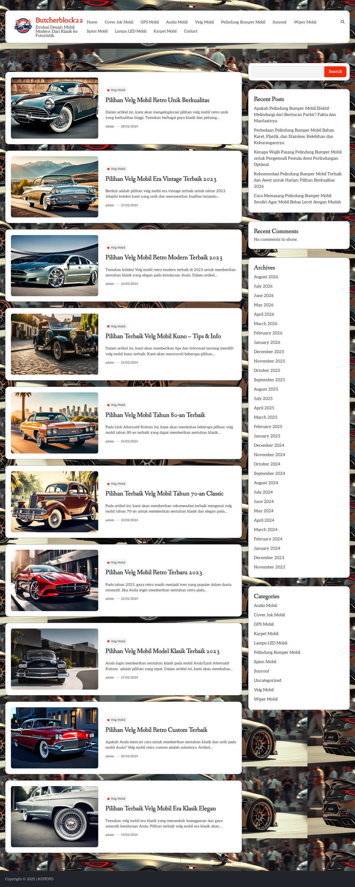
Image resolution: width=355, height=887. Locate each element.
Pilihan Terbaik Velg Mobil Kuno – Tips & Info (163, 336)
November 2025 (269, 361)
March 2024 (266, 529)
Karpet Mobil (165, 31)
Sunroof (280, 22)
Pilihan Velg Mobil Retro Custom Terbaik (156, 730)
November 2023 (269, 567)
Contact (191, 31)
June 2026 (264, 295)
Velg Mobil (204, 22)
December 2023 (269, 557)
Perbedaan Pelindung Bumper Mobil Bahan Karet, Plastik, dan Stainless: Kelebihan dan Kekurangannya (294, 136)
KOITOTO (46, 879)
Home (92, 22)
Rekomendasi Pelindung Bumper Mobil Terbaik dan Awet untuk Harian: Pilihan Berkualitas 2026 (298, 180)
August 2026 (266, 276)
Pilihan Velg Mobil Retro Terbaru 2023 (154, 572)
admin (110, 126)
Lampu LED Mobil (130, 31)
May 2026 (263, 304)
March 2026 (265, 323)
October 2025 (267, 370)
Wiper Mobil (305, 22)
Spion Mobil (97, 31)
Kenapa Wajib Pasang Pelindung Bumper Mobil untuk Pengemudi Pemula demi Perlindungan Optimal (297, 158)
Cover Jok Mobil (119, 22)
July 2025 (263, 398)
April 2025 (264, 407)
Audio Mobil (177, 22)
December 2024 (269, 445)
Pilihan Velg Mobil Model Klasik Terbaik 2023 (163, 651)
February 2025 (268, 426)
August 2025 (266, 389)
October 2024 (267, 464)
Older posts (19, 861)
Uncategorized (267, 680)
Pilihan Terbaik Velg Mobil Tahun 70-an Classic (164, 493)
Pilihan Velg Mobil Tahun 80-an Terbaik (155, 415)
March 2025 (265, 417)
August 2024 (266, 482)
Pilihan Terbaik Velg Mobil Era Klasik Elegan (161, 808)
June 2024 (264, 501)
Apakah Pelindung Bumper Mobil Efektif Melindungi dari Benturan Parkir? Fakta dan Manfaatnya (295, 114)
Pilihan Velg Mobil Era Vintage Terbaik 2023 (161, 179)
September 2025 (269, 379)
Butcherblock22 (59, 20)
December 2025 (269, 351)
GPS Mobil (150, 22)
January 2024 (267, 548)
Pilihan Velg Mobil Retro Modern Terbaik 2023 (164, 257)
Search (254, 56)
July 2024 (263, 492)
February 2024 (268, 538)
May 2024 (264, 510)
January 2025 (267, 435)
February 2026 (268, 333)
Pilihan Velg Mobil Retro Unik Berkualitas (157, 100)
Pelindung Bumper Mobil (243, 22)
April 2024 (264, 520)
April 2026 (264, 314)
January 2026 (267, 342)
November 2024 (269, 454)
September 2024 (269, 473)
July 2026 (263, 286)
